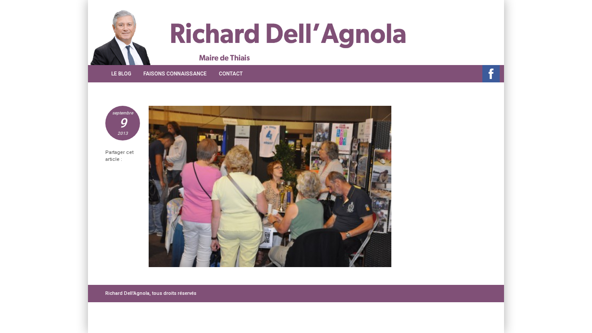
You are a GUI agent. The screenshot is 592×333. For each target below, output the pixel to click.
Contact (231, 74)
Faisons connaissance (175, 74)
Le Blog (121, 74)
